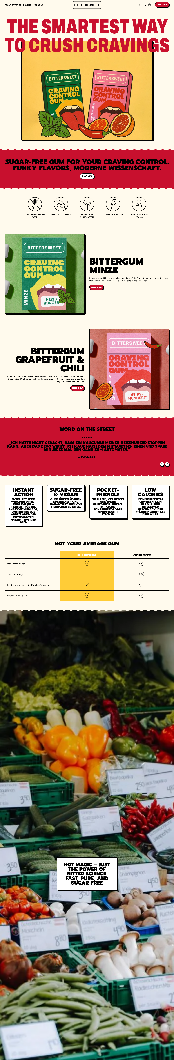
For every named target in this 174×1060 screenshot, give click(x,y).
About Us (38, 5)
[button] (144, 5)
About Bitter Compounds (18, 5)
